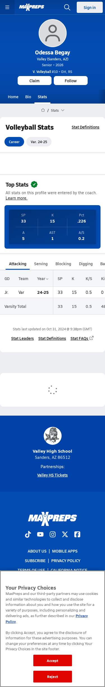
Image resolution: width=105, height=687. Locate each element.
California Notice (69, 570)
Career (14, 141)
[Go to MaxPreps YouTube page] (40, 535)
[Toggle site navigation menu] (7, 7)
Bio (28, 96)
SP (60, 278)
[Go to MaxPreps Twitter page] (65, 535)
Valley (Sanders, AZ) (52, 59)
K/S (89, 278)
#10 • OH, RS (52, 71)
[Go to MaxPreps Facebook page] (77, 535)
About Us (37, 551)
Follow (71, 80)
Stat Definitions (85, 127)
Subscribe (35, 561)
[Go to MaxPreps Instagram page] (52, 535)
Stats (42, 96)
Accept (53, 660)
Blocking (63, 263)
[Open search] (67, 7)
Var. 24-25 (39, 141)
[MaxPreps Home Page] (43, 110)
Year (41, 278)
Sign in (90, 7)
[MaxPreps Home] (31, 7)
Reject (52, 676)
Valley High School (52, 451)
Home (13, 96)
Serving (41, 263)
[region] (52, 629)
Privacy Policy (65, 561)
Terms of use (31, 570)
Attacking (17, 263)
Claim (34, 80)
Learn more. (16, 198)
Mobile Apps (65, 551)
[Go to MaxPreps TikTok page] (28, 535)
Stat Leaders (22, 338)
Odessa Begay (52, 52)
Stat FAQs (79, 338)
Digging (86, 263)
